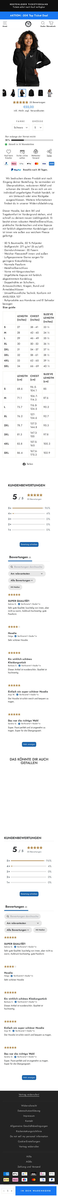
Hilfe (29, 1156)
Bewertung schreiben (29, 544)
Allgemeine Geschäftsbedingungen (29, 1126)
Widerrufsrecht (29, 1105)
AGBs (29, 1161)
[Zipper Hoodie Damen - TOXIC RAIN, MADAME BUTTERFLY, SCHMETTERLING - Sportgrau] (12, 824)
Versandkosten (37, 110)
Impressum (29, 1116)
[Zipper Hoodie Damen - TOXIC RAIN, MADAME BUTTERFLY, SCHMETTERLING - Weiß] (16, 824)
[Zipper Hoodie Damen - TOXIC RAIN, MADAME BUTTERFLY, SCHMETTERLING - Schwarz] (9, 824)
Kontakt (29, 1121)
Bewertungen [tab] (20, 557)
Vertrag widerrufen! (29, 1094)
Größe (37, 121)
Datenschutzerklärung (29, 1110)
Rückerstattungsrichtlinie (29, 1131)
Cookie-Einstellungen (29, 1141)
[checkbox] (15, 587)
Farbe (20, 121)
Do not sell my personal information (29, 1136)
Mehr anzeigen (29, 744)
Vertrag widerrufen (29, 1146)
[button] (29, 508)
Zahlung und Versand (29, 1166)
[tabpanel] (29, 657)
